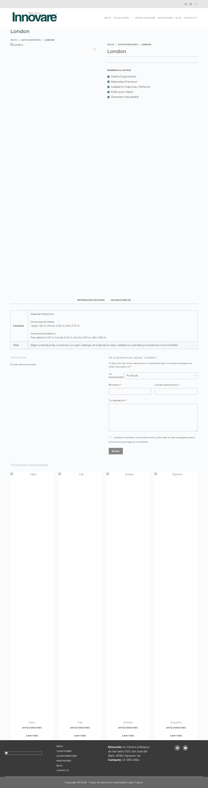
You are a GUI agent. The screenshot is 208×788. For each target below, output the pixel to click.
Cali (80, 722)
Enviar (116, 451)
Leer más (32, 735)
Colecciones (121, 18)
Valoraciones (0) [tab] (121, 300)
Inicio (107, 18)
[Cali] (80, 594)
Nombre (115, 384)
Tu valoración (118, 400)
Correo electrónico (167, 384)
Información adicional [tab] (91, 300)
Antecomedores (32, 727)
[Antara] (128, 594)
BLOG (178, 18)
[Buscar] (196, 4)
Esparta (176, 722)
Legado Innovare (144, 18)
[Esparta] (176, 594)
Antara (128, 722)
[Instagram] (190, 4)
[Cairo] (32, 594)
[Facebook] (186, 4)
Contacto (190, 18)
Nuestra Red (165, 18)
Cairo (32, 722)
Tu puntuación (116, 376)
